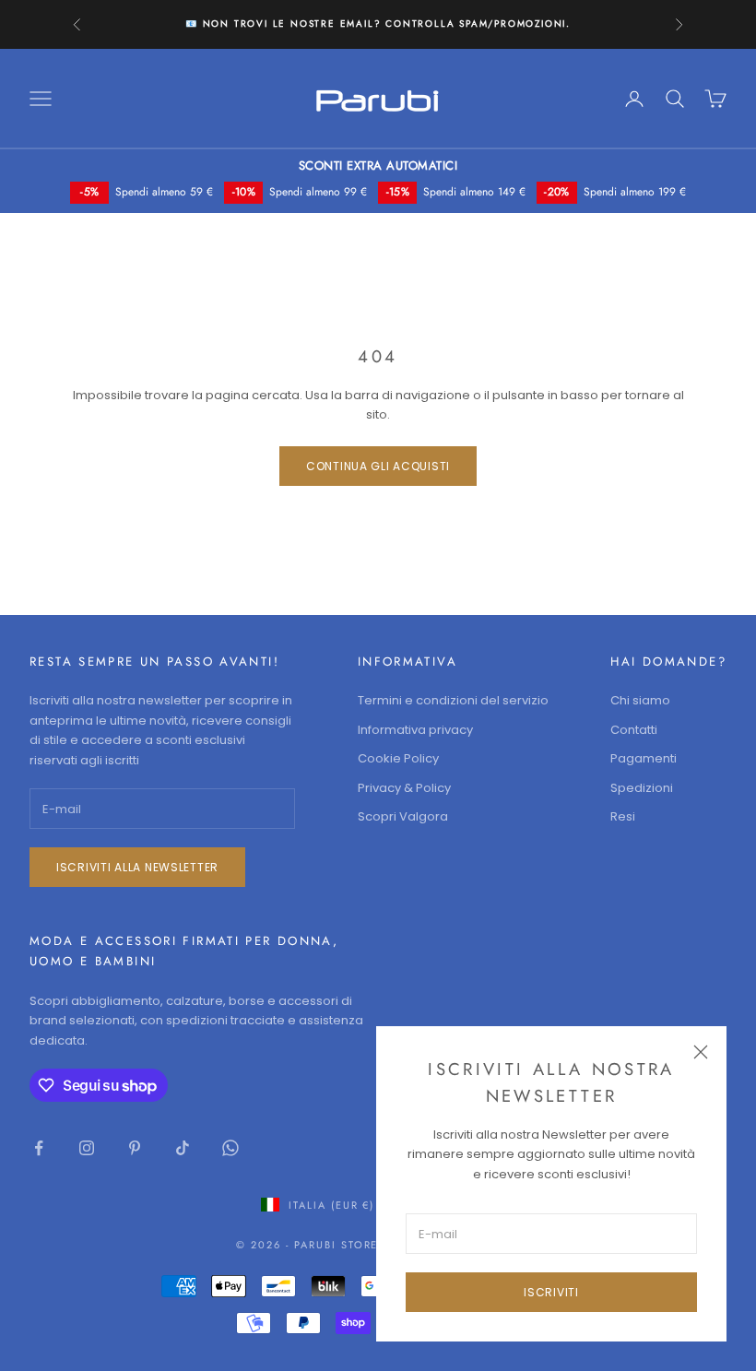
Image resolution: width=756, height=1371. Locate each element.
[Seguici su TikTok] (182, 1148)
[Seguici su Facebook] (39, 1148)
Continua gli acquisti (378, 466)
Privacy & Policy (404, 788)
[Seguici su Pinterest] (134, 1148)
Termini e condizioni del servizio (453, 700)
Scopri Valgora (403, 816)
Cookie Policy (398, 758)
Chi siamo (640, 700)
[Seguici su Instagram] (86, 1148)
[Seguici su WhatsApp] (230, 1148)
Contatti (633, 730)
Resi (622, 816)
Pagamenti (643, 758)
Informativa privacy (415, 730)
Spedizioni (641, 788)
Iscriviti (551, 1292)
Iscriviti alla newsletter (137, 867)
